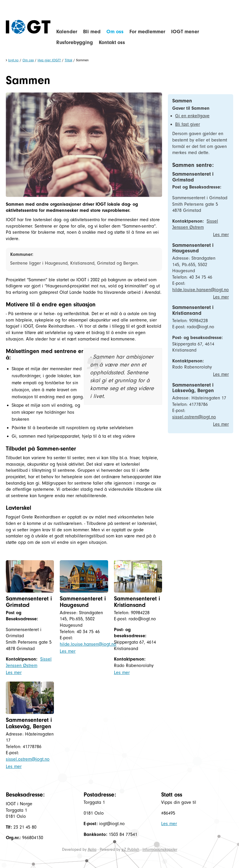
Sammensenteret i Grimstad (29, 601)
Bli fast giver (187, 124)
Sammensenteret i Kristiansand (137, 601)
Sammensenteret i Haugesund (83, 601)
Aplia (92, 849)
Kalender (66, 32)
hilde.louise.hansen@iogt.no (88, 644)
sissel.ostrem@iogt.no (28, 759)
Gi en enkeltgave (192, 115)
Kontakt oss (112, 42)
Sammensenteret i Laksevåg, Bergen (29, 723)
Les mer (14, 672)
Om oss (115, 32)
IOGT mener (185, 32)
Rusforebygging (74, 42)
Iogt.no (13, 60)
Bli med (92, 32)
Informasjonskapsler (160, 849)
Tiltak (68, 60)
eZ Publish (130, 849)
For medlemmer (147, 32)
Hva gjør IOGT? (49, 60)
